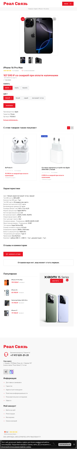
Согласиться (64, 444)
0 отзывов (15, 70)
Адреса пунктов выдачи (14, 390)
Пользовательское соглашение (16, 397)
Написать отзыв (14, 254)
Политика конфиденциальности (17, 393)
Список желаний (11, 421)
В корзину (9, 105)
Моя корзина (10, 417)
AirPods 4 (8, 168)
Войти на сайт (11, 410)
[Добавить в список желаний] (28, 70)
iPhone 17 (14, 310)
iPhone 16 (14, 290)
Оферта (8, 400)
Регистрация (10, 414)
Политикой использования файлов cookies (16, 447)
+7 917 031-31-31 (19, 355)
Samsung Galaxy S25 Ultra (19, 300)
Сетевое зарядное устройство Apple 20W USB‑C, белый (56, 168)
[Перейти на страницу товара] (20, 149)
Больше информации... (10, 120)
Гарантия (9, 386)
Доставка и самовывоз (14, 382)
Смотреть (55, 281)
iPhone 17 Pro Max (16, 279)
